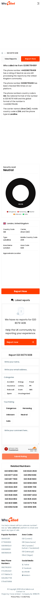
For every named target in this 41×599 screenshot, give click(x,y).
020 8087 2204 (30, 495)
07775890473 (6, 574)
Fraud (31, 382)
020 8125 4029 (30, 499)
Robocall (10, 389)
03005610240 (6, 546)
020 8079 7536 (30, 503)
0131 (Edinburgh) (28, 552)
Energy (20, 382)
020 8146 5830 (30, 479)
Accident (10, 382)
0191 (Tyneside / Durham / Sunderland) (30, 547)
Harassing (27, 408)
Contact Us (20, 591)
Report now (12, 342)
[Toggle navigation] (38, 3)
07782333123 (6, 542)
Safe (8, 421)
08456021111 (5, 539)
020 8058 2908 (30, 483)
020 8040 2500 (30, 471)
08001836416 (6, 553)
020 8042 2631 (11, 487)
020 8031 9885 (11, 503)
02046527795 (6, 578)
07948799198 (6, 581)
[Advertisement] (20, 27)
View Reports (11, 59)
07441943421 (6, 571)
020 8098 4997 (11, 491)
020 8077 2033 (11, 475)
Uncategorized (24, 393)
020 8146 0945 (11, 495)
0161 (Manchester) (29, 542)
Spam (9, 393)
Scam (20, 389)
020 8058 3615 (30, 507)
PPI (30, 386)
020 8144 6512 (11, 499)
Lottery (21, 386)
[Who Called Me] (8, 3)
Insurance (11, 386)
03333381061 (5, 549)
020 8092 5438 (11, 507)
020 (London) (27, 539)
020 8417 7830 (11, 479)
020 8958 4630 (11, 483)
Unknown (10, 414)
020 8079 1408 (12, 53)
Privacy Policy (15, 597)
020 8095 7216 (30, 487)
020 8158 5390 (30, 475)
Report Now (30, 59)
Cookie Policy (25, 597)
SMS (30, 389)
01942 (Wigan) (27, 555)
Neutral (24, 414)
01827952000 (6, 567)
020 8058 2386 (11, 471)
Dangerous (11, 408)
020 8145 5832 (30, 491)
